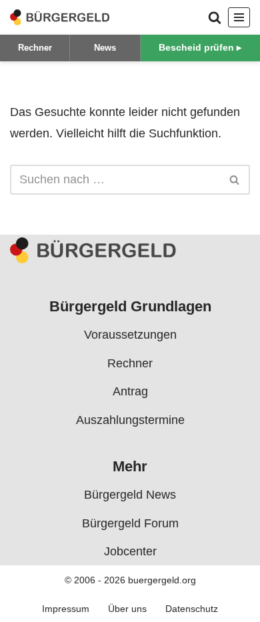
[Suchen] (214, 17)
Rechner (35, 48)
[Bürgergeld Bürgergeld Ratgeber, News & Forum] (60, 17)
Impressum (65, 608)
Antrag (130, 391)
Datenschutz (191, 608)
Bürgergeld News (130, 494)
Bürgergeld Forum (130, 523)
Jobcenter (130, 551)
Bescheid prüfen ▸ (200, 47)
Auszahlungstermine (130, 419)
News (105, 48)
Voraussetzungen (130, 334)
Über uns (127, 608)
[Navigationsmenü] (239, 17)
